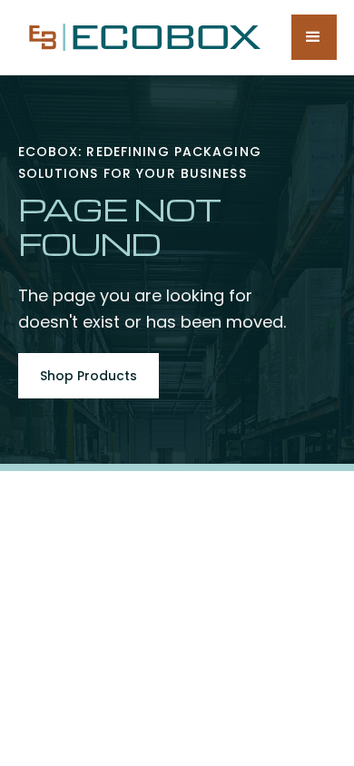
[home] (140, 37)
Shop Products (88, 376)
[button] (314, 37)
